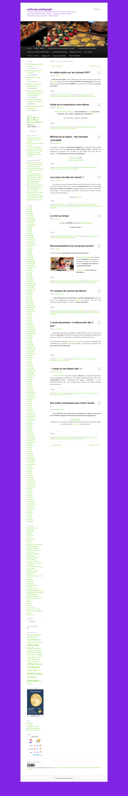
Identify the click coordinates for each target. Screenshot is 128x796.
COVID (29, 537)
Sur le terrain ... (64, 204)
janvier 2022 (30, 304)
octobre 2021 (30, 309)
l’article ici (78, 197)
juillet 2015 (30, 446)
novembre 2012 (31, 505)
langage (95, 167)
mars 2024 (30, 256)
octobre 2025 (30, 222)
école (55, 237)
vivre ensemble (91, 206)
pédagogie (68, 282)
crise (35, 642)
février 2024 (30, 258)
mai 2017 (29, 405)
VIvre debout (30, 614)
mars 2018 (30, 387)
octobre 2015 (30, 440)
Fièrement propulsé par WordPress (64, 778)
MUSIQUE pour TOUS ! (76, 52)
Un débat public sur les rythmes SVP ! (70, 72)
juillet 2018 (30, 379)
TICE (90, 312)
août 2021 (29, 313)
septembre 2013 (31, 486)
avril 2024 (29, 254)
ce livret (89, 112)
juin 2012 (29, 514)
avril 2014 (29, 473)
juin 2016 (29, 425)
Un (31, 104)
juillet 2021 (30, 315)
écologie (38, 673)
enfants (30, 648)
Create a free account (32, 168)
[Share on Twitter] (60, 91)
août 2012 (29, 510)
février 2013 (30, 499)
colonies (59, 206)
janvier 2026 (30, 217)
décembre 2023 (31, 261)
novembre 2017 (31, 394)
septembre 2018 (31, 376)
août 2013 (29, 488)
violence (39, 670)
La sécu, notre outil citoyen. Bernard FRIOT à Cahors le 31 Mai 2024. (34, 188)
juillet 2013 (30, 490)
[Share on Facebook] (57, 91)
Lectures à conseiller (74, 236)
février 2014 (30, 477)
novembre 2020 (31, 329)
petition (29, 661)
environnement (31, 552)
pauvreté (67, 206)
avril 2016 (29, 429)
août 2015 (29, 444)
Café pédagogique (86, 223)
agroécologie (30, 530)
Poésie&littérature (32, 585)
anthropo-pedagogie (39, 9)
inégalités (39, 652)
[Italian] (36, 120)
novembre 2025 (31, 221)
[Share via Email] (82, 91)
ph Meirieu (59, 237)
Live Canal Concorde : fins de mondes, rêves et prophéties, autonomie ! (35, 93)
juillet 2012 (30, 512)
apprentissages (84, 95)
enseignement (37, 648)
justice (33, 655)
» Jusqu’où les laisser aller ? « (66, 368)
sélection (80, 206)
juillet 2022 (30, 293)
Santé (71, 95)
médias (57, 439)
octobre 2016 (30, 418)
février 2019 (30, 366)
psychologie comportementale (35, 590)
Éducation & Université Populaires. (87, 48)
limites (55, 394)
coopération (53, 128)
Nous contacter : (88, 52)
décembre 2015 (31, 436)
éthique (31, 684)
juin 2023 (29, 272)
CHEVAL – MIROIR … (39, 48)
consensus (59, 282)
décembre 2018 (31, 370)
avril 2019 (29, 363)
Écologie (29, 541)
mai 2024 (29, 252)
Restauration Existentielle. (59, 56)
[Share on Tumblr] (71, 91)
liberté (51, 394)
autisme (38, 635)
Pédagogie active (46, 56)
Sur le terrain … (31, 607)
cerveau (36, 637)
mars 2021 (30, 322)
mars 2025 (30, 234)
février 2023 (30, 280)
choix (86, 359)
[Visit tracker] (27, 628)
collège (39, 640)
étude (91, 167)
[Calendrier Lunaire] (35, 716)
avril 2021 (29, 320)
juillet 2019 (30, 357)
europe (29, 652)
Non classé (30, 574)
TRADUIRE (29, 115)
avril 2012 (29, 518)
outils (66, 439)
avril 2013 (29, 495)
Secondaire (80, 312)
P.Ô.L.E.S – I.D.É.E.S (33, 56)
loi (42, 655)
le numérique (76, 424)
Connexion (30, 724)
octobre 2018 (30, 374)
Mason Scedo (30, 163)
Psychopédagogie (79, 311)
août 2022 (29, 291)
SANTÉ (29, 602)
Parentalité (30, 581)
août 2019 (29, 355)
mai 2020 (29, 339)
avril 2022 (29, 298)
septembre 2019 (31, 353)
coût (63, 206)
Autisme (29, 533)
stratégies (85, 312)
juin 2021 (29, 317)
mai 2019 (29, 361)
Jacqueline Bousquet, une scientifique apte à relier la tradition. (34, 139)
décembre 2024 (31, 239)
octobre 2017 (30, 396)
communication (93, 437)
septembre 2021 (31, 311)
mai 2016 (29, 427)
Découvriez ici (80, 270)
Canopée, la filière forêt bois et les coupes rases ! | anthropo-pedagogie (34, 194)
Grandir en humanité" (33, 557)
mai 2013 (29, 494)
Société (58, 204)
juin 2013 (29, 492)
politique (31, 663)
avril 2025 (29, 232)
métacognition (58, 312)
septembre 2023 (31, 267)
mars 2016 (30, 431)
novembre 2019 (31, 350)
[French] (37, 117)
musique (29, 657)
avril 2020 (29, 341)
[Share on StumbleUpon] (79, 91)
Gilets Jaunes (30, 555)
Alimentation (30, 531)
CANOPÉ (93, 127)
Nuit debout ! (30, 579)
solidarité (30, 670)
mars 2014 (30, 475)
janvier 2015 (30, 457)
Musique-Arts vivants (32, 570)
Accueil (29, 48)
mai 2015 (29, 449)
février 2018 (30, 388)
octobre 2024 (30, 243)
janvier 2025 (30, 237)
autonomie (88, 127)
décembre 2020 (31, 328)
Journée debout (31, 559)
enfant (75, 96)
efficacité (71, 96)
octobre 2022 (30, 287)
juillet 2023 (30, 270)
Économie (30, 542)
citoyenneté (32, 639)
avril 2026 (29, 211)
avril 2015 (29, 451)
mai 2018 (29, 383)
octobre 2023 (30, 265)
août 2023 (29, 269)
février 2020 (30, 344)
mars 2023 (30, 278)
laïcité (36, 655)
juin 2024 (29, 250)
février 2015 (30, 455)
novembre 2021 (31, 307)
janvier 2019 (30, 368)
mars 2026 (30, 213)
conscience (30, 642)
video (93, 312)
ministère (63, 169)
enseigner (29, 650)
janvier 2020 (30, 346)
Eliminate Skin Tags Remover (35, 185)
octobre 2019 (30, 352)
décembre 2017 (31, 392)
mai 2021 (29, 318)
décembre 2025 (31, 219)
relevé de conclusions (84, 257)
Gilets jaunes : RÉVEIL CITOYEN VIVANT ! (39, 52)
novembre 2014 (31, 460)
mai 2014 (29, 471)
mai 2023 (29, 274)
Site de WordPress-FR (33, 730)
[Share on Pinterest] (64, 277)
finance (34, 652)
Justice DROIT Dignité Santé (59, 52)
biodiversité (30, 535)
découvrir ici (74, 158)
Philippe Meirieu (35, 661)
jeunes (29, 655)
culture (38, 642)
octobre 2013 (30, 484)
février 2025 (30, 235)
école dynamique (92, 359)
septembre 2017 (31, 398)
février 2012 (30, 521)
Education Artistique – (33, 546)
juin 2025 (29, 228)
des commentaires (33, 728)
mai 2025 (29, 230)
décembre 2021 (31, 305)
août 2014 (29, 466)
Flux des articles (33, 726)
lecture (64, 282)
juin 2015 (29, 447)
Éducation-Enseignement (62, 236)
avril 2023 (29, 276)
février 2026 (30, 215)
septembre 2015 (31, 442)
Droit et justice (31, 539)
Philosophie (30, 583)
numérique (62, 439)
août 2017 (29, 400)
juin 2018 (29, 381)
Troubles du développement (34, 611)
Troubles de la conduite (33, 609)
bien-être (91, 95)
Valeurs (72, 167)
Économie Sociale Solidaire (34, 544)
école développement (63, 96)
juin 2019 (29, 359)
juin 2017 (29, 403)
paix (42, 657)
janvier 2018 (30, 390)
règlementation (73, 206)
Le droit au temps (59, 215)
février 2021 (30, 324)
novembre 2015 (31, 438)
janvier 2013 (30, 501)
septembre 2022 (31, 289)
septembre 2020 (31, 333)
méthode (64, 312)
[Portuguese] (31, 122)
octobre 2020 (30, 331)
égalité (40, 681)
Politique (29, 587)
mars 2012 (30, 519)
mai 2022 (29, 296)
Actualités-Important (32, 528)
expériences (95, 393)
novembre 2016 (31, 416)
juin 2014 (29, 470)
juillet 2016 (30, 424)
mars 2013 (30, 497)
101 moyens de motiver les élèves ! (68, 290)
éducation (89, 393)
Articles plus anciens (56, 66)
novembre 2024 (31, 241)
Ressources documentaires (63, 95)
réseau (62, 128)
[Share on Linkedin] (64, 91)
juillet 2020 (30, 337)
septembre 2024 (31, 245)
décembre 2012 (31, 503)
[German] (30, 120)
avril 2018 (29, 385)
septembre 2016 (31, 420)
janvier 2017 (30, 412)
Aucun (32, 68)
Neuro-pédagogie (60, 281)
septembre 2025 (31, 224)
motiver (69, 312)
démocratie (33, 644)
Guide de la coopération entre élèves (69, 104)
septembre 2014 (31, 464)
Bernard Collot (82, 393)
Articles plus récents (95, 66)
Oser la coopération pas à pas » (64, 112)
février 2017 (30, 411)
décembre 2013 (31, 481)
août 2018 (29, 377)
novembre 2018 (31, 372)
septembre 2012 (31, 508)
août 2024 (29, 246)
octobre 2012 (30, 506)
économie (31, 677)
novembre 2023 (31, 263)
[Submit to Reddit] (75, 91)
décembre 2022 (31, 283)
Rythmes (80, 96)
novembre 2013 (31, 483)
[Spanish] (30, 124)
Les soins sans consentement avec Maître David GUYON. (34, 181)
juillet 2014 (30, 468)
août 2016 (29, 422)
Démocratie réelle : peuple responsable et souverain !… (62, 48)
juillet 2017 (30, 401)
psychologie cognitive (77, 282)
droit (41, 642)
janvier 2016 (30, 435)
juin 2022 (29, 294)
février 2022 (30, 302)
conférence (53, 282)
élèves (58, 128)
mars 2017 (30, 409)
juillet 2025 (30, 226)
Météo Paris (34, 736)
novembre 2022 (31, 285)
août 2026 (29, 208)
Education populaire (32, 548)
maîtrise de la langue (55, 169)
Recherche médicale (32, 596)
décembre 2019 (31, 348)
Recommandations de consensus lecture (72, 245)
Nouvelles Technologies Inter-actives (65, 311)
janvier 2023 (30, 281)
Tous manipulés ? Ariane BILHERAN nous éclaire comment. (34, 164)
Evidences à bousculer (33, 554)
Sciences (29, 603)
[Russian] (39, 122)
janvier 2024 (30, 259)
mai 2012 (29, 516)
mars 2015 (30, 453)
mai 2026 (29, 210)
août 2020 (29, 335)
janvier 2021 (30, 326)
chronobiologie (53, 96)
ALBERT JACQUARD (74, 56)
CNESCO (96, 281)
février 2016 (30, 433)
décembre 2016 (31, 414)
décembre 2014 (31, 459)
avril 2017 (29, 407)
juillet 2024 (30, 248)
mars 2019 (30, 365)
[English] (30, 117)
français (52, 312)
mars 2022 (30, 300)
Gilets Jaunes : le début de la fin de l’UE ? (35, 170)
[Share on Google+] (68, 91)
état (28, 684)
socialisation (53, 360)
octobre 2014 (30, 462)
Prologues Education (32, 589)
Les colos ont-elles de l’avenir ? (67, 177)
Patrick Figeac (31, 659)
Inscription (30, 723)
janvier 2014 (30, 479)
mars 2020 (30, 342)
